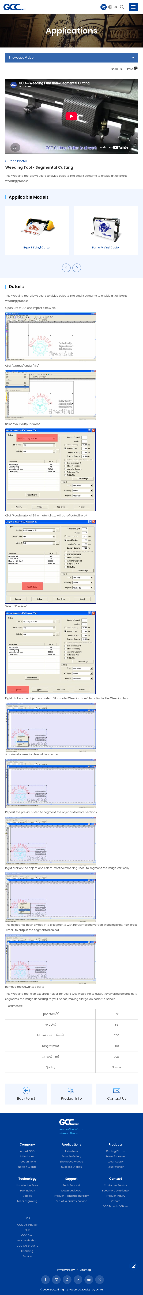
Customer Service (115, 1185)
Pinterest (67, 1279)
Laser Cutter (116, 1161)
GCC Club (27, 1235)
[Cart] (103, 7)
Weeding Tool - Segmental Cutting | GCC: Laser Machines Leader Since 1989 (14, 6)
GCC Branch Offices (116, 1206)
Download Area (71, 1190)
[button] (113, 6)
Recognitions (27, 1161)
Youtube (88, 1279)
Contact (115, 1179)
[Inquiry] (133, 1266)
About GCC (27, 1151)
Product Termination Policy (71, 1196)
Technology (27, 1179)
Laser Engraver (115, 1156)
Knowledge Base (27, 1185)
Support (71, 1179)
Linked (78, 1279)
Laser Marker (116, 1167)
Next (76, 267)
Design (86, 1289)
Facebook (45, 1279)
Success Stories (71, 1167)
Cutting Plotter (115, 1151)
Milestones (27, 1156)
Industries (71, 1151)
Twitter (99, 1279)
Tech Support (71, 1185)
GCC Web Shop (27, 1240)
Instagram (56, 1279)
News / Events (27, 1167)
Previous (66, 267)
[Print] (136, 69)
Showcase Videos (71, 1161)
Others (115, 1201)
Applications (71, 1144)
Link (27, 1218)
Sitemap (85, 1270)
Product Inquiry (115, 1196)
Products (116, 1144)
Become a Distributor (116, 1190)
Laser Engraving (27, 1201)
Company (27, 1144)
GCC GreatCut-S (27, 1246)
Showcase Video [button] (21, 58)
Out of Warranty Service (71, 1201)
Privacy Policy (66, 1270)
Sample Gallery (71, 1156)
